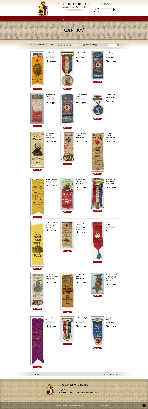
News (76, 19)
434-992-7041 (84, 390)
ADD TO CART (37, 89)
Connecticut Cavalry (51, 179)
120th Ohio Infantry (51, 223)
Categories (63, 19)
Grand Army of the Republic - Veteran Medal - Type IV (111, 276)
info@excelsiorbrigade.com (88, 392)
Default (110, 45)
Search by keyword (97, 9)
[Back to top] (144, 405)
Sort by (102, 45)
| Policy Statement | (104, 405)
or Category (96, 11)
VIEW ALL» (76, 45)
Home (50, 19)
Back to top (34, 374)
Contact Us (101, 19)
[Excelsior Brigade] (43, 9)
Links (87, 19)
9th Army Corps (110, 95)
